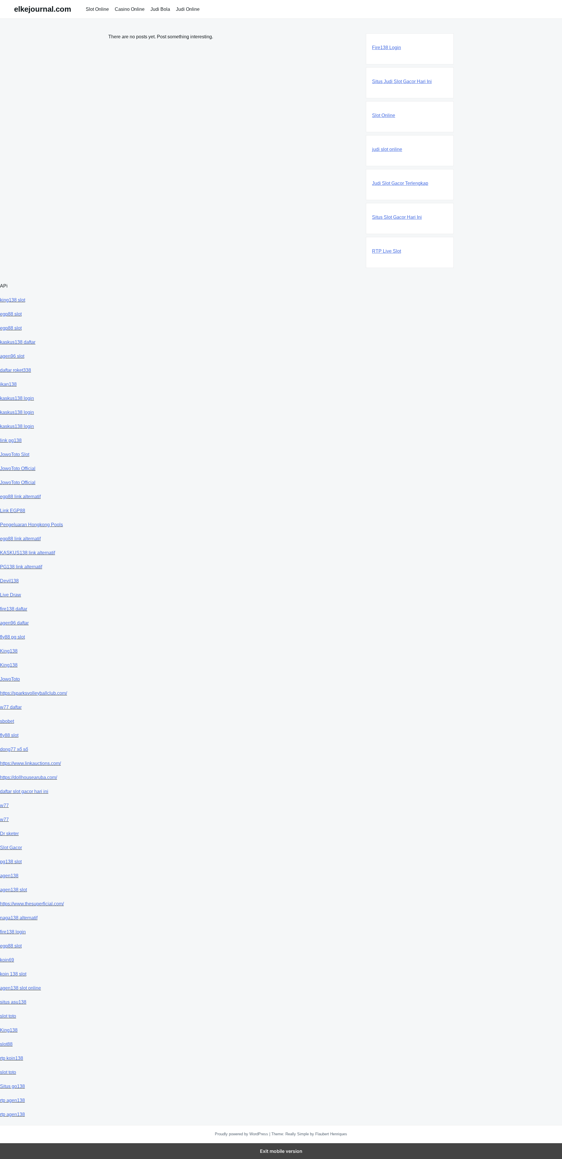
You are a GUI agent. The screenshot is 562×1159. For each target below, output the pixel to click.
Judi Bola (160, 9)
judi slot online (387, 149)
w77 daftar (11, 707)
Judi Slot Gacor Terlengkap (400, 183)
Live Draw (10, 594)
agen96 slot (12, 356)
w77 (4, 805)
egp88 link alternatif (20, 496)
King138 (9, 651)
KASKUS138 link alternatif (27, 552)
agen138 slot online (20, 988)
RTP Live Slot (386, 251)
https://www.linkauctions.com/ (30, 763)
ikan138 (8, 384)
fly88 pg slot (12, 636)
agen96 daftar (14, 622)
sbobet (7, 721)
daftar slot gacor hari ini (24, 791)
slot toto (8, 1016)
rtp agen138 (12, 1100)
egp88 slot (11, 314)
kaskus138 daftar (17, 342)
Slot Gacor (11, 847)
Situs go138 (12, 1086)
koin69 (7, 959)
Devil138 (9, 580)
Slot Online (97, 9)
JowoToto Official (17, 468)
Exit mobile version (281, 1151)
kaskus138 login (17, 398)
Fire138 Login (386, 47)
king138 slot (12, 300)
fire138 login (13, 931)
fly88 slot (9, 735)
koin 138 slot (13, 973)
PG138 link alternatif (21, 566)
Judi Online (188, 9)
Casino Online (130, 9)
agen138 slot (13, 889)
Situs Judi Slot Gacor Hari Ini (402, 81)
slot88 (6, 1044)
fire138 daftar (13, 608)
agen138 (9, 875)
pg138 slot (11, 861)
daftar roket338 (15, 370)
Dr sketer (9, 833)
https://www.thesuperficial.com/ (32, 903)
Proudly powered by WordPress (242, 1134)
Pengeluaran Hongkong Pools (31, 524)
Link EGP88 (12, 510)
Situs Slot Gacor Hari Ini (397, 217)
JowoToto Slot (14, 454)
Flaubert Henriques (331, 1134)
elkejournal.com (42, 9)
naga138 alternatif (18, 917)
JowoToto (10, 679)
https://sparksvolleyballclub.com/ (33, 693)
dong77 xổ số (14, 749)
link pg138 (11, 440)
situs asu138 (13, 1002)
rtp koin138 (11, 1058)
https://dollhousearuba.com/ (28, 777)
